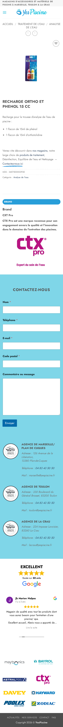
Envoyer (9, 423)
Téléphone (10, 320)
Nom (7, 302)
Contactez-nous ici (13, 164)
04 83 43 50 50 (44, 468)
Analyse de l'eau (21, 177)
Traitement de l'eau (31, 24)
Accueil (8, 24)
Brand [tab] (8, 201)
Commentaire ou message (19, 374)
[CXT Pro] (31, 251)
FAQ (54, 717)
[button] (5, 12)
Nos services (29, 717)
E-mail (7, 338)
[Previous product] (34, 33)
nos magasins (39, 151)
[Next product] (28, 33)
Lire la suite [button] (31, 627)
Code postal (11, 356)
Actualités (13, 717)
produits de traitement (32, 155)
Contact (44, 717)
